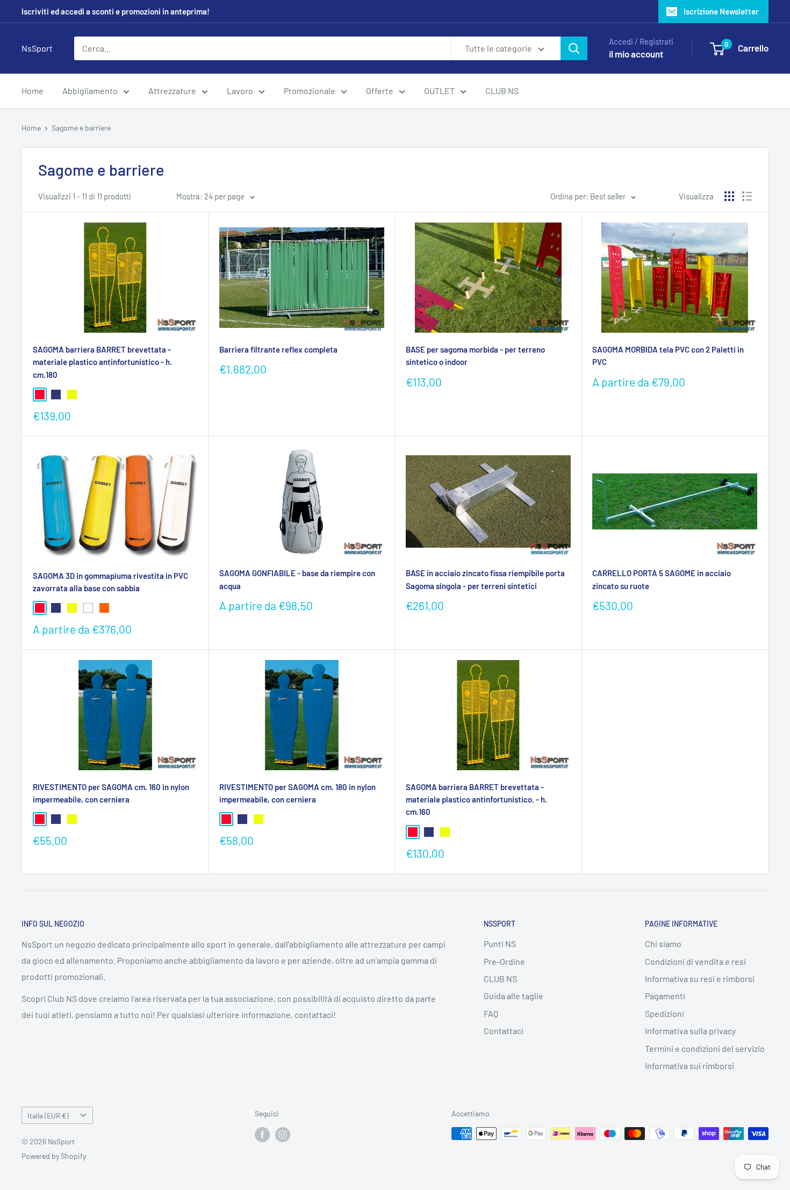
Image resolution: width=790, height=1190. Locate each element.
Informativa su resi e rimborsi (700, 978)
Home (32, 90)
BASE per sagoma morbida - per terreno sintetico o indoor (475, 356)
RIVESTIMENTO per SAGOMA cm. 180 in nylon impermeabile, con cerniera (297, 793)
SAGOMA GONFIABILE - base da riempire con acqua (297, 579)
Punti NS (500, 943)
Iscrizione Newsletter (721, 11)
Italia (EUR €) (48, 1115)
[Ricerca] (574, 48)
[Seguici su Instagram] (282, 1134)
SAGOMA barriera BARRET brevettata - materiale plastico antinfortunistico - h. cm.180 (102, 362)
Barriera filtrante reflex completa (278, 349)
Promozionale (309, 90)
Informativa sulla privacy (690, 1031)
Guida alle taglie (513, 996)
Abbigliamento (90, 90)
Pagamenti (665, 996)
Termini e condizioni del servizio (705, 1048)
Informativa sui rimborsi (689, 1065)
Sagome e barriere (81, 127)
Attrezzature (172, 90)
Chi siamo (663, 943)
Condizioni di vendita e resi (695, 961)
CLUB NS (502, 90)
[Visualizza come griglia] (729, 196)
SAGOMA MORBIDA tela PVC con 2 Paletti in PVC (668, 356)
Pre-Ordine (504, 961)
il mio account (636, 53)
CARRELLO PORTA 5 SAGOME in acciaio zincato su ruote (661, 579)
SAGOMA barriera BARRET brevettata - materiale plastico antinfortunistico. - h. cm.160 (476, 799)
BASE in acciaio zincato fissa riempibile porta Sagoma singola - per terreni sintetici (485, 579)
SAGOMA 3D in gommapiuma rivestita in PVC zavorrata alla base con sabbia (110, 582)
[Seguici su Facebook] (262, 1134)
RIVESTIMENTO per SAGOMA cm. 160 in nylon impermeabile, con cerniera (111, 793)
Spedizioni (664, 1013)
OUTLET (439, 90)
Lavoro (240, 90)
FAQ (491, 1013)
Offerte (379, 90)
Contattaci (503, 1031)
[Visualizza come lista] (747, 196)
